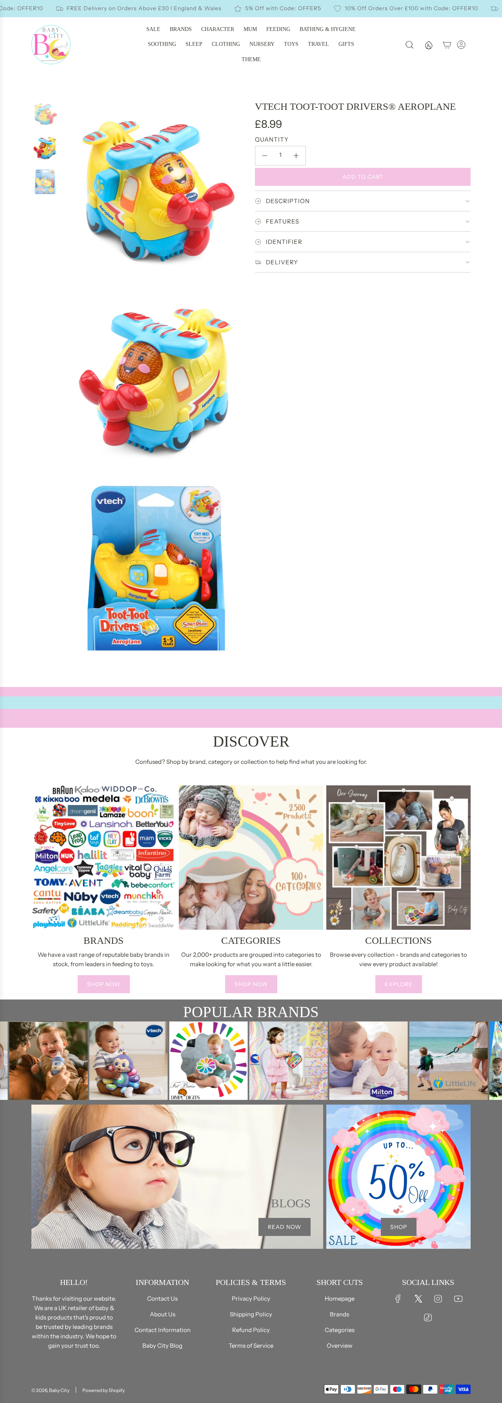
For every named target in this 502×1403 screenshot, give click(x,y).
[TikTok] (427, 1317)
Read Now (284, 1226)
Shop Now (103, 984)
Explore (399, 984)
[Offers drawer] (428, 44)
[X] (418, 1298)
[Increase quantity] (296, 155)
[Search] (409, 44)
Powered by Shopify (103, 1390)
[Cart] (447, 44)
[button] (40, 892)
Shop (398, 1226)
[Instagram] (438, 1298)
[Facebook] (398, 1298)
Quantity (272, 139)
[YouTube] (458, 1298)
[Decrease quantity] (264, 155)
